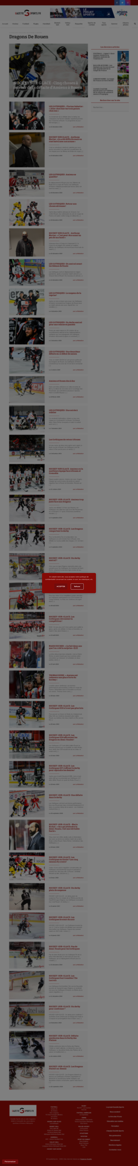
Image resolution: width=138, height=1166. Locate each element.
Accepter (61, 586)
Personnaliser (10, 1162)
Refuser (77, 586)
